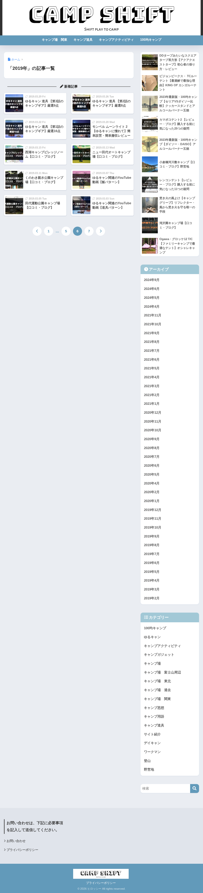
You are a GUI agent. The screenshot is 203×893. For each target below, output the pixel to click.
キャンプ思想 (154, 708)
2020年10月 (152, 430)
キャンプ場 (152, 663)
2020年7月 (152, 457)
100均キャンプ (150, 39)
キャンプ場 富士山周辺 (162, 672)
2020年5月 (152, 474)
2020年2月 (152, 492)
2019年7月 (152, 554)
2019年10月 (152, 527)
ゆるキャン (152, 637)
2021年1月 (152, 404)
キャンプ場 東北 (157, 681)
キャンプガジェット (159, 655)
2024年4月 (152, 306)
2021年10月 (152, 324)
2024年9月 (152, 280)
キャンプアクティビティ (116, 39)
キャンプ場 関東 (54, 39)
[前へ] (37, 231)
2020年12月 (152, 412)
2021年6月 (152, 359)
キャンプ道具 (83, 39)
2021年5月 (152, 368)
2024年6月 (152, 289)
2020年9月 (152, 439)
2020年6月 (152, 465)
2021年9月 (152, 333)
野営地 (149, 769)
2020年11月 (152, 421)
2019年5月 (152, 572)
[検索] (194, 788)
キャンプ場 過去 (157, 690)
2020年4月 (152, 483)
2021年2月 (152, 395)
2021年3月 (152, 386)
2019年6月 (152, 563)
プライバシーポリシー (22, 849)
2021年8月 (152, 342)
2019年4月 (152, 580)
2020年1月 (152, 501)
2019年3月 (152, 589)
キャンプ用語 (154, 716)
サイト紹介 (152, 734)
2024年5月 (152, 298)
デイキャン (152, 743)
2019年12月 (152, 510)
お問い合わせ (16, 841)
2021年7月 (152, 351)
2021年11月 (152, 315)
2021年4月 (152, 377)
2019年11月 (152, 518)
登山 (147, 761)
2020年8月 (152, 448)
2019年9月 (152, 536)
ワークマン (152, 752)
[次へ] (100, 231)
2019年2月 (152, 598)
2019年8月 (152, 545)
